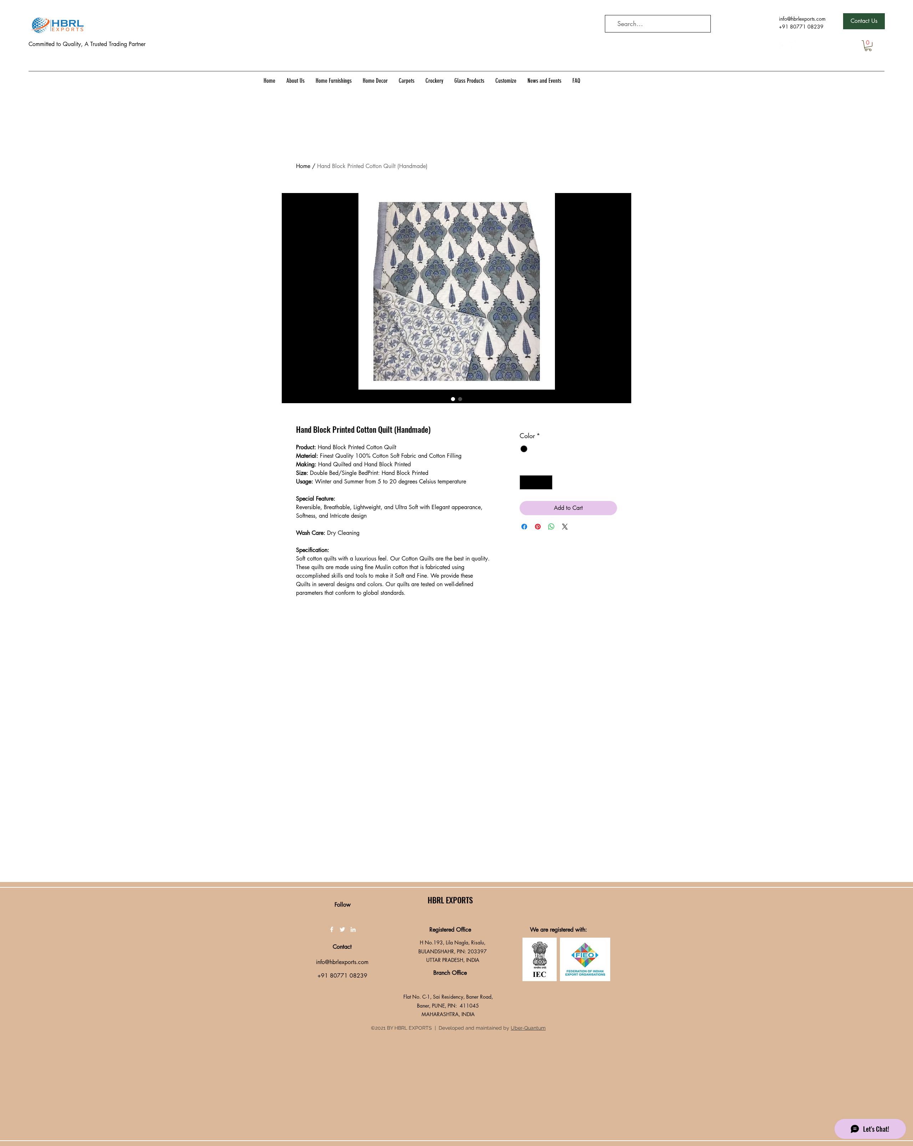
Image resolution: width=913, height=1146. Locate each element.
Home (303, 166)
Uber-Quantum (528, 1028)
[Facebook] (782, 45)
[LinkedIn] (803, 45)
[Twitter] (793, 45)
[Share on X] (565, 526)
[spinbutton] (536, 482)
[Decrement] (526, 482)
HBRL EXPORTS (450, 900)
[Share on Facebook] (524, 526)
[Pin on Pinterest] (538, 526)
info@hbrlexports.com (802, 18)
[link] (868, 45)
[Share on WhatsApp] (551, 526)
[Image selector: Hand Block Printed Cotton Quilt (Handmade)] (452, 398)
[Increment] (546, 482)
